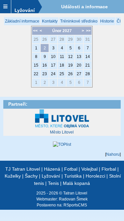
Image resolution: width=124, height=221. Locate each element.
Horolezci (95, 176)
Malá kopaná (76, 183)
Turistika (73, 176)
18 (62, 65)
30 (79, 39)
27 (53, 39)
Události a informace (84, 6)
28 (62, 39)
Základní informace (22, 21)
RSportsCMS (75, 205)
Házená (52, 169)
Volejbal (89, 169)
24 (53, 74)
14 (87, 56)
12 (70, 56)
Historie (107, 21)
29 (70, 39)
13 (79, 56)
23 (44, 74)
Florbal (109, 169)
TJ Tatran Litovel (22, 169)
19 (70, 65)
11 (62, 56)
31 (87, 39)
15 (36, 65)
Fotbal (70, 169)
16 (44, 65)
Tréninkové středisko (79, 21)
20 (79, 65)
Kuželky (13, 176)
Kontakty (50, 21)
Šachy (31, 176)
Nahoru (113, 154)
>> (88, 30)
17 (53, 65)
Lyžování (25, 10)
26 (44, 39)
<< (35, 30)
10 (53, 56)
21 (87, 65)
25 (36, 39)
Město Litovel (62, 132)
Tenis (53, 183)
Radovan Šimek (73, 199)
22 (36, 74)
